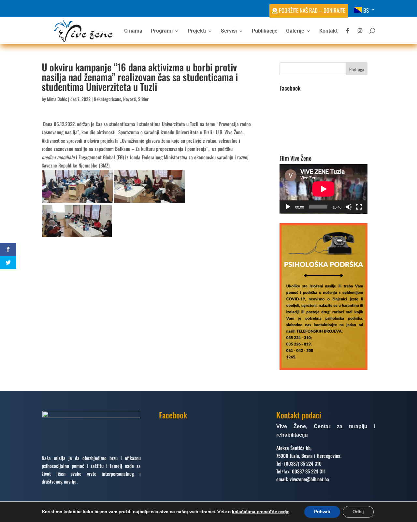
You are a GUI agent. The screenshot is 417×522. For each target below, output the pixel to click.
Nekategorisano (107, 98)
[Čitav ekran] (359, 207)
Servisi (229, 31)
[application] (323, 189)
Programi (162, 31)
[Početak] (288, 207)
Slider (143, 98)
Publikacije (265, 31)
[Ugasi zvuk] (348, 207)
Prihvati (322, 512)
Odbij (358, 512)
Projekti (197, 31)
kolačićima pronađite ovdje (260, 512)
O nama (133, 31)
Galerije (295, 31)
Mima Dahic (57, 98)
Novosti (129, 98)
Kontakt (328, 31)
